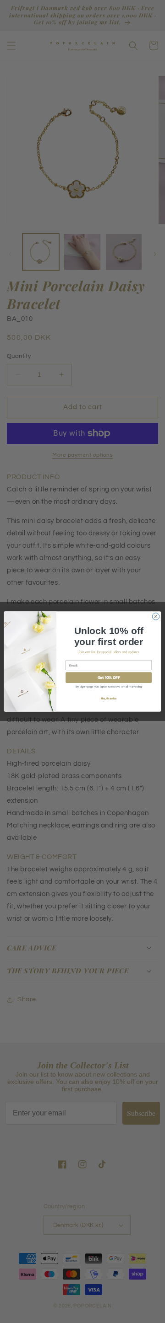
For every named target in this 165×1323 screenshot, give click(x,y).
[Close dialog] (155, 616)
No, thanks (109, 698)
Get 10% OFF (109, 678)
